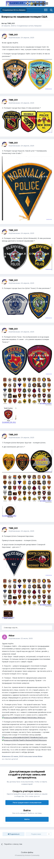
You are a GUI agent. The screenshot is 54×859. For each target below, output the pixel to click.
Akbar (12, 635)
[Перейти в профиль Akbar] (4, 637)
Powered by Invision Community (27, 855)
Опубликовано (21, 38)
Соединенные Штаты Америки (29, 26)
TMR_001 (11, 23)
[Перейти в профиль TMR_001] (4, 36)
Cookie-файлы (27, 852)
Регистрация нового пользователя (27, 803)
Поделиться (14, 834)
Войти (27, 819)
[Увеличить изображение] (23, 717)
